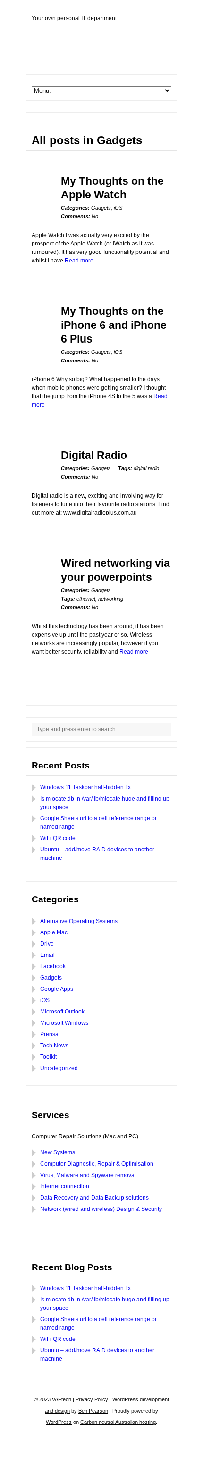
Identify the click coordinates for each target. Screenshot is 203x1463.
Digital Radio (94, 455)
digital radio (146, 468)
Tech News (54, 1045)
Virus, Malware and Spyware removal (88, 1175)
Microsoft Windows (64, 1023)
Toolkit (48, 1057)
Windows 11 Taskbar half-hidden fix (85, 787)
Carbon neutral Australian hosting (118, 1422)
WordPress (59, 1422)
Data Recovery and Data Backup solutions (94, 1197)
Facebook (53, 966)
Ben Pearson (93, 1411)
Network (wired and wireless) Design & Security (101, 1209)
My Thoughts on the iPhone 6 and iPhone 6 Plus (114, 325)
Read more (79, 260)
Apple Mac (54, 932)
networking (110, 599)
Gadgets (101, 208)
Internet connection (64, 1186)
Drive (47, 943)
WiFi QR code (58, 838)
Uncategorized (59, 1068)
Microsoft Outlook (62, 1011)
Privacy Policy (92, 1399)
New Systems (57, 1152)
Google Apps (56, 989)
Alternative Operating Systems (79, 921)
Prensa (49, 1034)
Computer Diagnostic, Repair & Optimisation (96, 1164)
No (79, 216)
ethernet (85, 599)
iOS (118, 208)
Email (47, 955)
